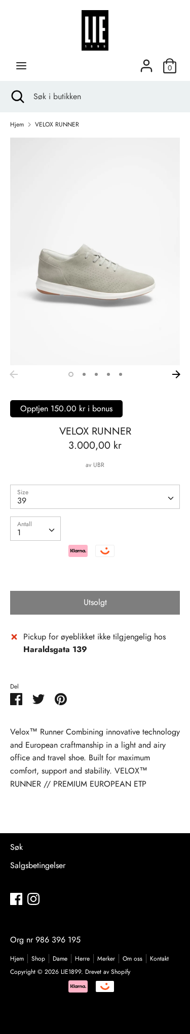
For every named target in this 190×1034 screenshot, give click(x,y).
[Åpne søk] (17, 96)
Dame (60, 958)
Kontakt (159, 958)
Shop (38, 958)
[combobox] (95, 497)
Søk (16, 847)
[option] (95, 251)
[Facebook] (16, 898)
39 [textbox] (21, 500)
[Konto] (146, 62)
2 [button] (84, 374)
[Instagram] (33, 898)
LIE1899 (71, 971)
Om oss (132, 958)
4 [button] (108, 374)
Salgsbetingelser (37, 865)
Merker (106, 958)
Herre (82, 958)
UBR (98, 464)
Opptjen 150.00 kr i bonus (66, 408)
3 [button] (96, 374)
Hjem (17, 958)
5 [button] (120, 374)
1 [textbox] (19, 532)
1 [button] (70, 374)
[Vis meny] (21, 66)
